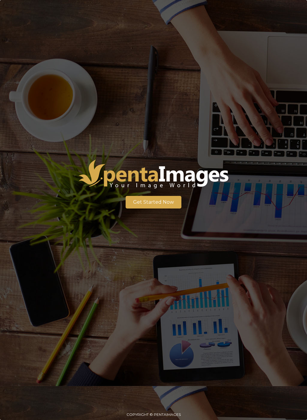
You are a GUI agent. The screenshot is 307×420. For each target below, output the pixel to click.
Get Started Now (153, 202)
